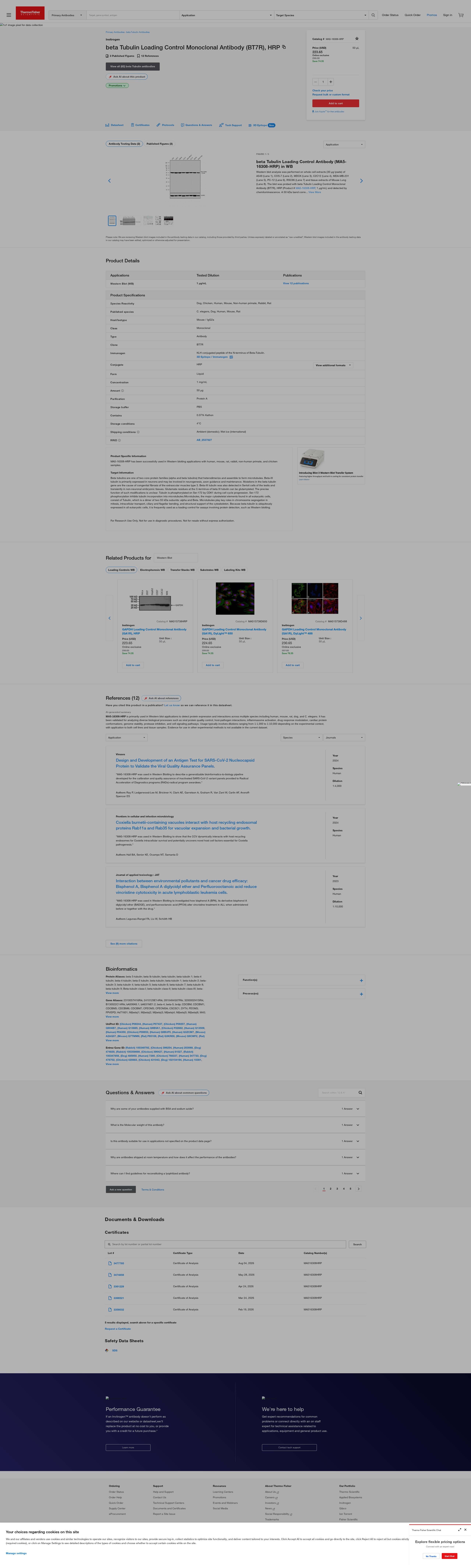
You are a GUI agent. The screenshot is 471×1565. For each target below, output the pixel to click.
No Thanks (431, 1556)
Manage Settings (16, 1553)
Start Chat (449, 1556)
